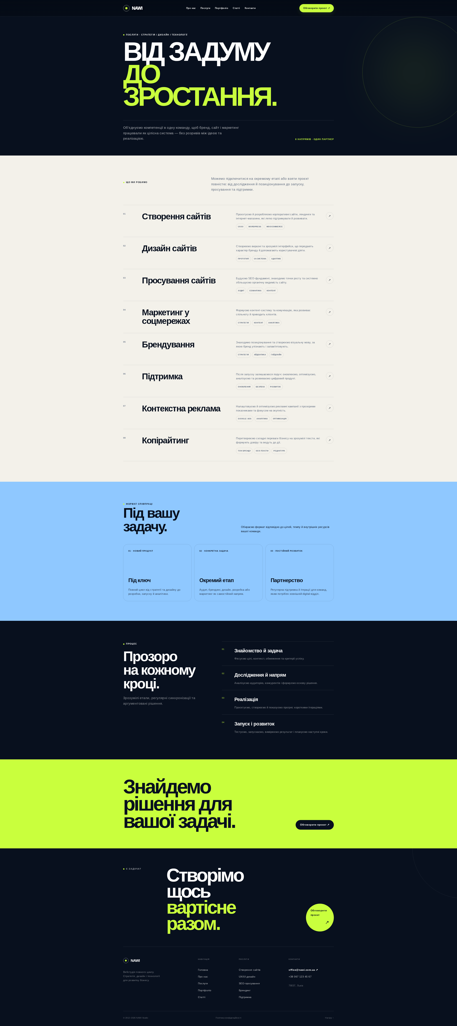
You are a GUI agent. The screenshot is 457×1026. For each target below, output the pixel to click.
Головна (203, 969)
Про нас (191, 8)
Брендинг (245, 990)
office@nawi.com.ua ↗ (303, 969)
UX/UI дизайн (247, 976)
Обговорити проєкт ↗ (316, 8)
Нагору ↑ (329, 1018)
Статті (236, 8)
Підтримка (245, 997)
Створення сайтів (249, 969)
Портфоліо (221, 8)
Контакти (250, 8)
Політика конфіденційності (228, 1018)
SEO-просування (249, 983)
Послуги (205, 8)
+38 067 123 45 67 (300, 976)
